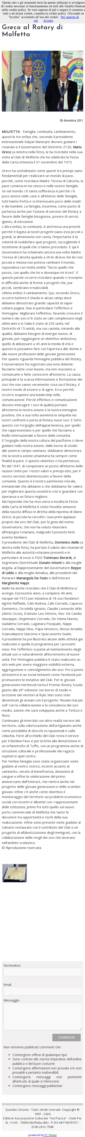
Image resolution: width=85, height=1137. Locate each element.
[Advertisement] (42, 924)
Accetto (48, 20)
